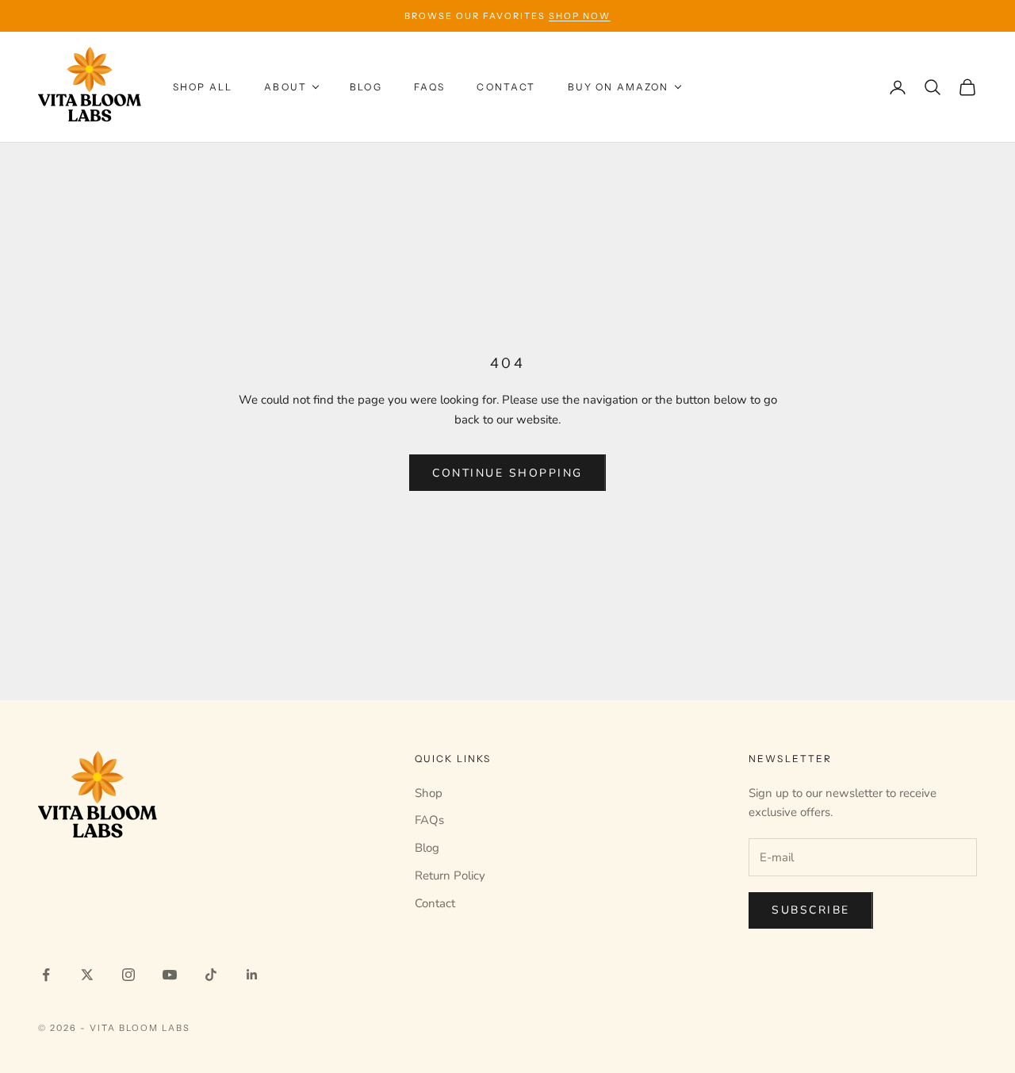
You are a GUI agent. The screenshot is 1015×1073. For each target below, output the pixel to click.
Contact (506, 87)
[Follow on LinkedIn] (252, 975)
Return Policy (450, 875)
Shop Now (580, 15)
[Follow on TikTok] (211, 975)
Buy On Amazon (618, 87)
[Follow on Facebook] (46, 975)
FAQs (430, 87)
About (285, 87)
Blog (366, 87)
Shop (428, 793)
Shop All (202, 87)
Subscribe (811, 910)
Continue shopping (507, 473)
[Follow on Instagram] (128, 975)
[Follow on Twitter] (87, 975)
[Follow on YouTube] (170, 975)
